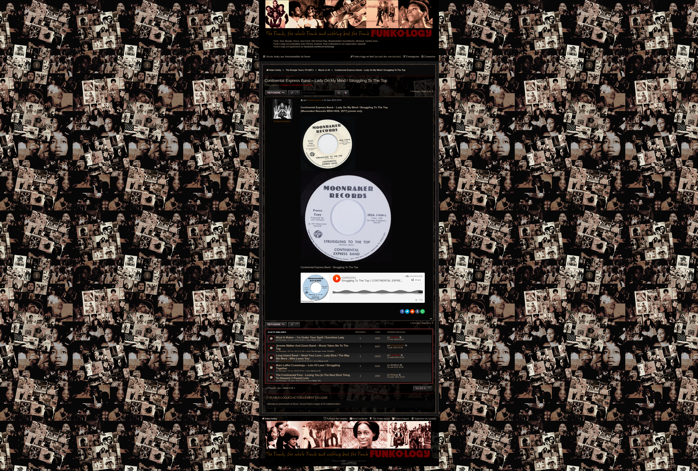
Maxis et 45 (316, 340)
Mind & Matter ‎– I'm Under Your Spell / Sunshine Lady (310, 337)
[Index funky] (349, 19)
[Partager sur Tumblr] (417, 311)
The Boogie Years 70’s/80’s (322, 351)
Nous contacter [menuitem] (360, 418)
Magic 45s (316, 381)
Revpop (282, 340)
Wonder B (297, 85)
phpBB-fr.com (352, 462)
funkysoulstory (282, 121)
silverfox (307, 85)
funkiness (286, 85)
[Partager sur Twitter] (407, 311)
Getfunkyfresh (397, 345)
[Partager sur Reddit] (412, 311)
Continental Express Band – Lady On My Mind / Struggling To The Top (370, 70)
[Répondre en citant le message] (423, 100)
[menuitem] (428, 56)
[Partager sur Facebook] (402, 311)
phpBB (343, 461)
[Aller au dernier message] (400, 337)
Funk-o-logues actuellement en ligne (299, 397)
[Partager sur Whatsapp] (422, 311)
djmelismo (395, 365)
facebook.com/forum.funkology (319, 46)
